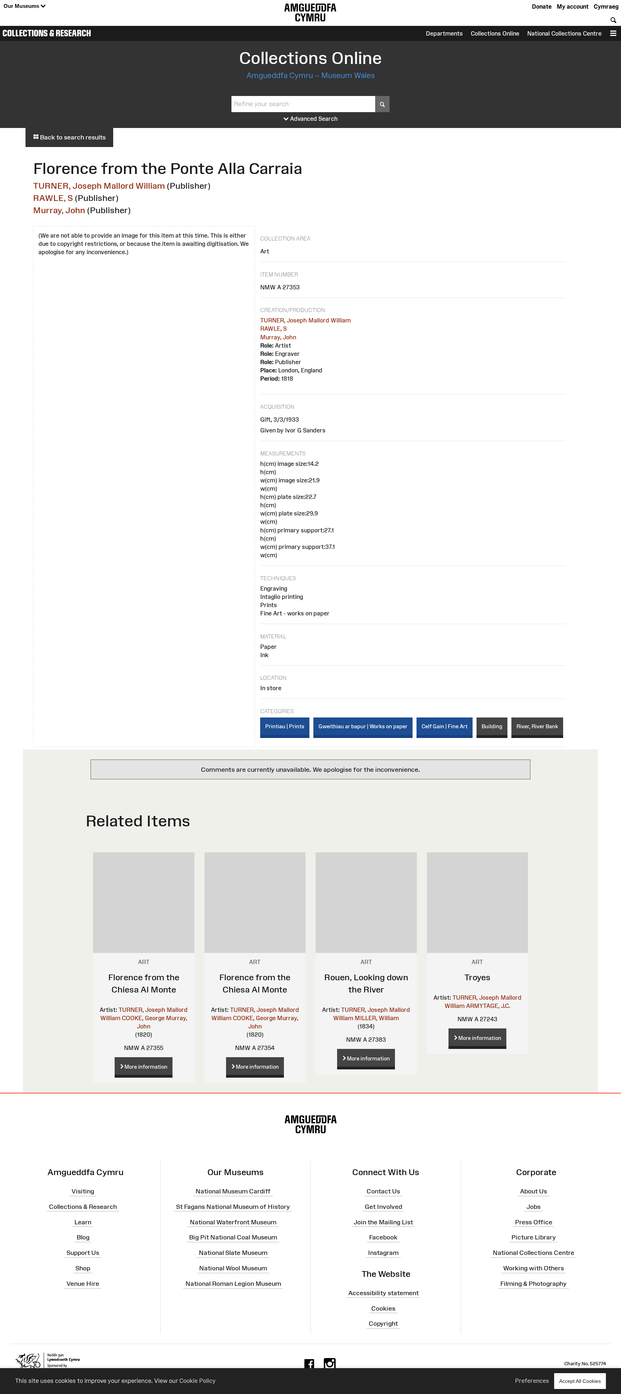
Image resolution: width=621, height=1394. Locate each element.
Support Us (82, 1252)
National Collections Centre (564, 33)
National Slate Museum (233, 1252)
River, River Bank (537, 726)
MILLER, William (377, 1018)
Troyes (477, 977)
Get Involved (383, 1206)
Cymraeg (606, 6)
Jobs (533, 1206)
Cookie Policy (197, 1380)
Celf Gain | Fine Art (445, 726)
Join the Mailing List (383, 1221)
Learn (82, 1221)
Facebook (383, 1237)
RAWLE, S (53, 198)
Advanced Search (313, 118)
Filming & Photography (533, 1283)
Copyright (383, 1323)
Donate (542, 6)
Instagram (383, 1252)
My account (573, 6)
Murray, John (59, 210)
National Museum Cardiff (233, 1191)
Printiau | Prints (284, 726)
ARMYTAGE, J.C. (488, 1006)
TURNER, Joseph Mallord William (99, 186)
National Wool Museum (233, 1268)
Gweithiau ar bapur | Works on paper (363, 726)
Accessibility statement (383, 1293)
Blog (83, 1237)
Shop (82, 1268)
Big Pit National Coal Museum (233, 1237)
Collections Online (495, 33)
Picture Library (533, 1237)
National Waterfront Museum (233, 1221)
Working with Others (533, 1268)
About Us (533, 1191)
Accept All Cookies (580, 1381)
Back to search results (72, 137)
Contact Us (383, 1191)
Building (492, 726)
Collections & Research (47, 33)
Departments (444, 33)
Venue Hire (82, 1283)
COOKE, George (143, 1018)
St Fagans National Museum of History (233, 1206)
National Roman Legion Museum (233, 1283)
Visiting (83, 1191)
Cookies (383, 1308)
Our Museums (22, 6)
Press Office (533, 1221)
